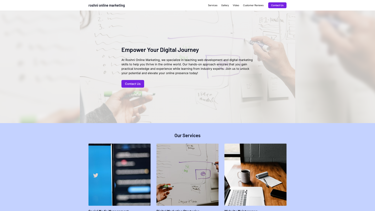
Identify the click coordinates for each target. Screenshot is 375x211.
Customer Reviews (253, 5)
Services (212, 5)
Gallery (225, 5)
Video (236, 5)
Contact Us (277, 5)
